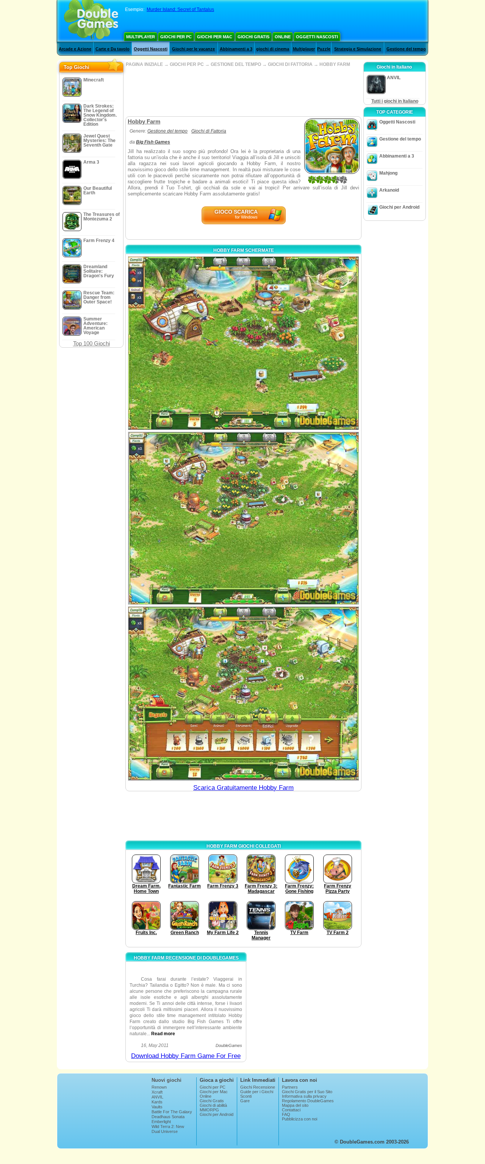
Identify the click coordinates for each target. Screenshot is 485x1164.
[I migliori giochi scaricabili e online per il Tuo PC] (91, 21)
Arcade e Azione (75, 49)
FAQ (286, 1114)
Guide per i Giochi (256, 1091)
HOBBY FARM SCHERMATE (243, 250)
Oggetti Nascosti (317, 36)
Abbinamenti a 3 (236, 49)
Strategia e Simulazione (357, 49)
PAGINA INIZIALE (144, 64)
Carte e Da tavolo (112, 49)
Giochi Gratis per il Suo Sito (307, 1091)
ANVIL (157, 1097)
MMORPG (209, 1110)
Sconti (246, 1096)
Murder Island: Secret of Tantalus (180, 9)
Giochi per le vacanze (193, 49)
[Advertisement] (243, 91)
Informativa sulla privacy (304, 1096)
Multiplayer (140, 36)
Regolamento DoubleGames (308, 1100)
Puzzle (323, 49)
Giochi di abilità (213, 1105)
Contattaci (291, 1110)
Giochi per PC (176, 36)
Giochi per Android (399, 207)
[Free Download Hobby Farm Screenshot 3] (243, 693)
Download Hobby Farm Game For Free (186, 1055)
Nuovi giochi (166, 1080)
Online (283, 36)
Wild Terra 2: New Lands (168, 1128)
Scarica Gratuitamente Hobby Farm (243, 787)
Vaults (157, 1107)
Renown (159, 1087)
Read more (163, 1033)
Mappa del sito (295, 1105)
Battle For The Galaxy (172, 1111)
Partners (290, 1087)
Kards (157, 1102)
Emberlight (161, 1121)
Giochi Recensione (257, 1087)
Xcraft (157, 1092)
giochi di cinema (272, 49)
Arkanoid (389, 190)
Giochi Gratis (253, 36)
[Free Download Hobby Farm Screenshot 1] (243, 343)
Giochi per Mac (214, 36)
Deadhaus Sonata (168, 1116)
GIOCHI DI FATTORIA (290, 64)
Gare (245, 1100)
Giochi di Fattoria (208, 131)
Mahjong (388, 173)
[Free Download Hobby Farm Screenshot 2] (243, 518)
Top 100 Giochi (91, 343)
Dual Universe (165, 1131)
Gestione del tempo (406, 49)
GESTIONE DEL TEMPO (236, 64)
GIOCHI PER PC (187, 64)
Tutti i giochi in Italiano (394, 101)
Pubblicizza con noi (299, 1119)
